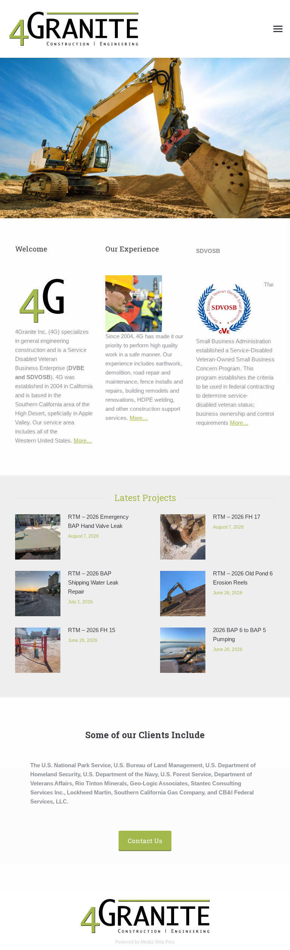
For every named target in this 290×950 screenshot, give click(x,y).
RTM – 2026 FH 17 (236, 517)
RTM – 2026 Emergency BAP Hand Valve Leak (98, 521)
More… (83, 440)
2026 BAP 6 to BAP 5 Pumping (239, 634)
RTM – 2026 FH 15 (91, 630)
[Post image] (37, 537)
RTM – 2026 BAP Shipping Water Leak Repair (93, 582)
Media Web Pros (158, 942)
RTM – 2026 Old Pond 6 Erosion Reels (243, 578)
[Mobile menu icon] (277, 29)
